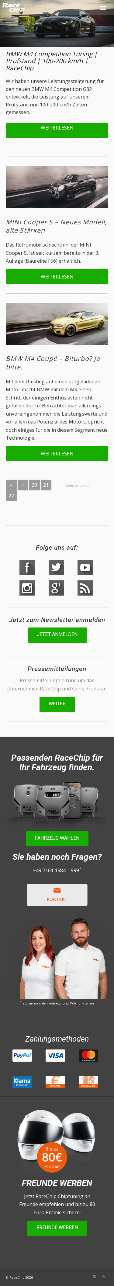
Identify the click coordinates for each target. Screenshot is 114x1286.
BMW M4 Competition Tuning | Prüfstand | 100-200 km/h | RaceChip (52, 60)
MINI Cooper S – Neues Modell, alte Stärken (56, 226)
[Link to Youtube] (67, 1276)
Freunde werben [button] (57, 1227)
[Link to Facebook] (85, 1276)
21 (46, 485)
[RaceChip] (37, 12)
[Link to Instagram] (94, 1276)
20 (34, 485)
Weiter (57, 704)
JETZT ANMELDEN (57, 634)
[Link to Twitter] (76, 1276)
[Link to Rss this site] (103, 1276)
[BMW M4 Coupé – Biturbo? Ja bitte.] (57, 324)
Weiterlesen (57, 127)
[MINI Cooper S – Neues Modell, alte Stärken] (57, 187)
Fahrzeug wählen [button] (57, 838)
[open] (103, 7)
